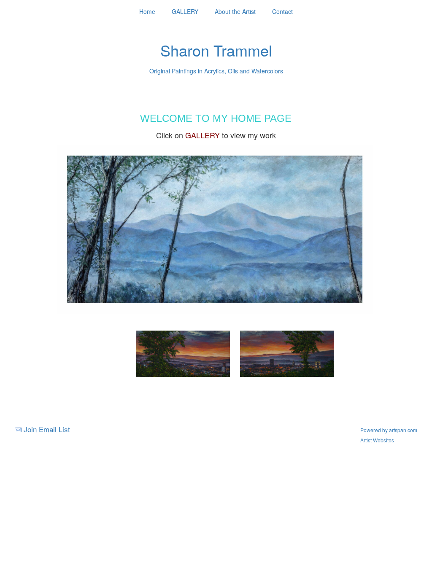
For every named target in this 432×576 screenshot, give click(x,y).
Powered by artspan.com (388, 429)
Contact (282, 11)
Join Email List (47, 429)
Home (147, 11)
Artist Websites (377, 440)
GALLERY (185, 11)
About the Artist (235, 11)
